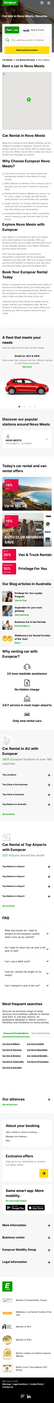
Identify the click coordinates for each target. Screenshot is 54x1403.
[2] (24, 407)
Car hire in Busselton (37, 1050)
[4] (35, 407)
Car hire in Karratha (12, 1067)
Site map (6, 1384)
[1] (19, 407)
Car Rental (7, 60)
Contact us (7, 1387)
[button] (28, 99)
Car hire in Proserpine (38, 1061)
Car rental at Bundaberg (38, 1056)
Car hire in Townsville (13, 1061)
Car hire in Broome (11, 1056)
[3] (30, 407)
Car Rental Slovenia (25, 60)
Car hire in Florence (12, 1050)
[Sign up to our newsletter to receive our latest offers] (43, 1173)
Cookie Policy (36, 1384)
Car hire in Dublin (35, 1044)
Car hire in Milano (11, 1044)
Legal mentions (20, 1384)
